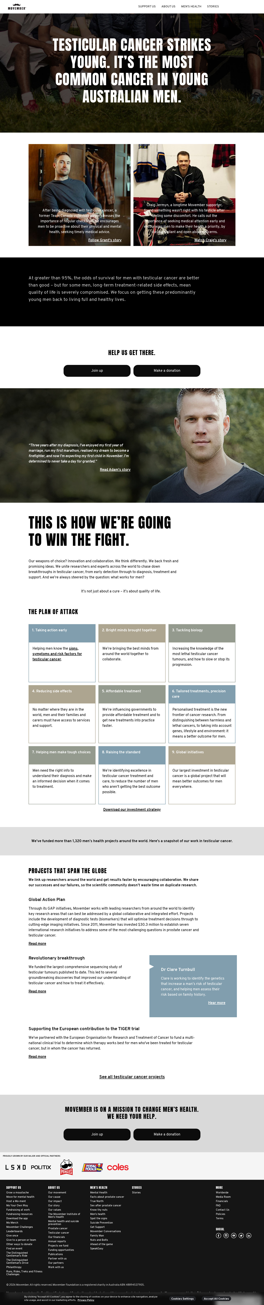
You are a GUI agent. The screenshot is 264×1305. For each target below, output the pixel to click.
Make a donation (167, 371)
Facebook (218, 1235)
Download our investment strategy (132, 810)
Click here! (226, 1235)
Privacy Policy (86, 1300)
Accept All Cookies (216, 1298)
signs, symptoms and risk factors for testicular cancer (57, 654)
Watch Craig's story (210, 240)
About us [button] (168, 6)
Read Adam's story (115, 470)
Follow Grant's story (105, 240)
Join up (97, 371)
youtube (233, 1235)
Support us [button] (147, 6)
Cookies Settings (182, 1298)
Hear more (216, 1003)
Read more (37, 944)
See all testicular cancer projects (132, 1077)
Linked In (248, 1235)
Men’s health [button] (191, 6)
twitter (241, 1235)
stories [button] (213, 6)
